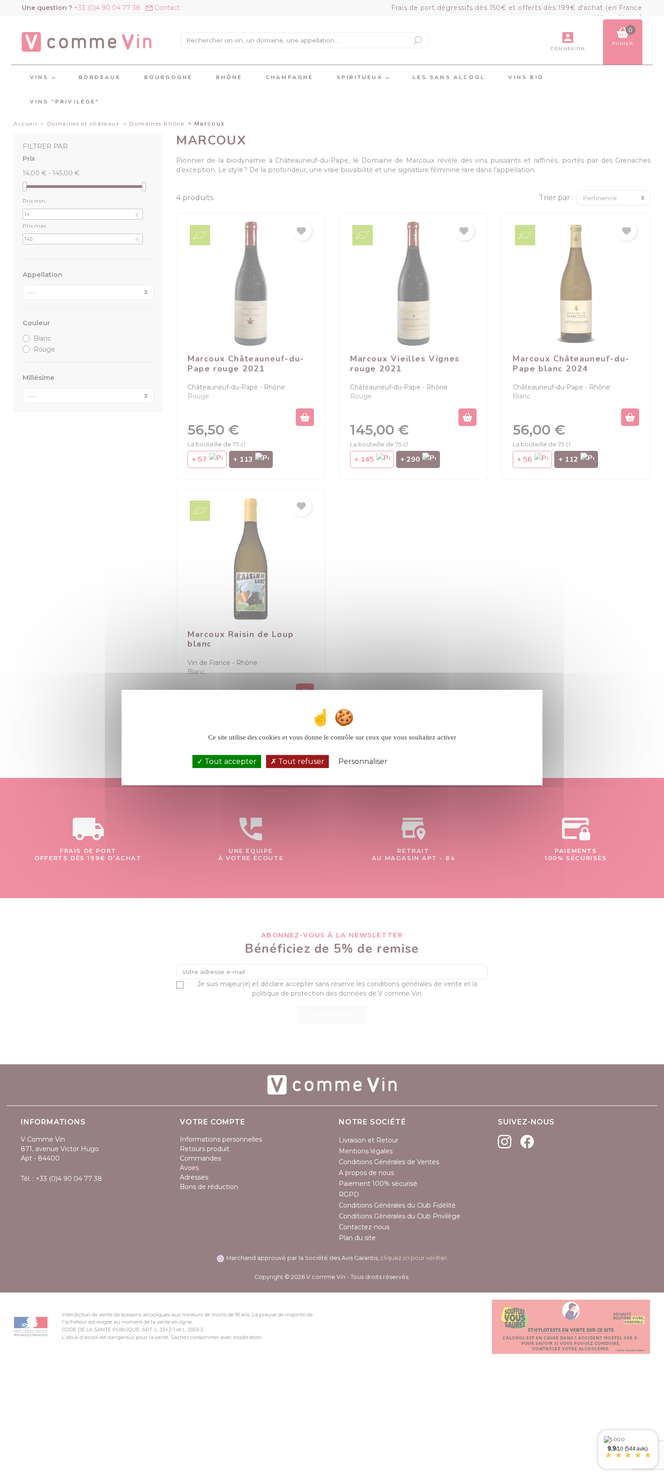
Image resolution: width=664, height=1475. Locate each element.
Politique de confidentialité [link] (434, 761)
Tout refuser (300, 761)
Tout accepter (230, 761)
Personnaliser (363, 761)
